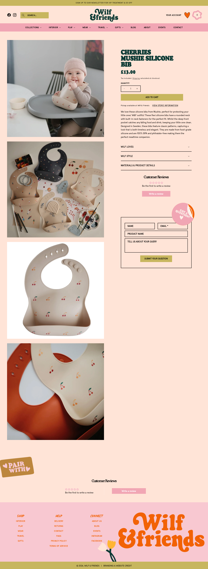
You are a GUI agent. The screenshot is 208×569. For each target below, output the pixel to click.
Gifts (20, 541)
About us (97, 521)
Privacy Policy (59, 541)
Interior (20, 521)
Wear (20, 531)
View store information (165, 105)
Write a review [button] (156, 193)
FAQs (58, 536)
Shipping (136, 78)
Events (96, 531)
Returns (58, 526)
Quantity (125, 83)
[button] (34, 15)
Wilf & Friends (91, 565)
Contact (58, 531)
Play (20, 526)
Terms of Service (59, 546)
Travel (20, 536)
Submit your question (156, 258)
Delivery (58, 521)
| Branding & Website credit (115, 565)
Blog (96, 526)
